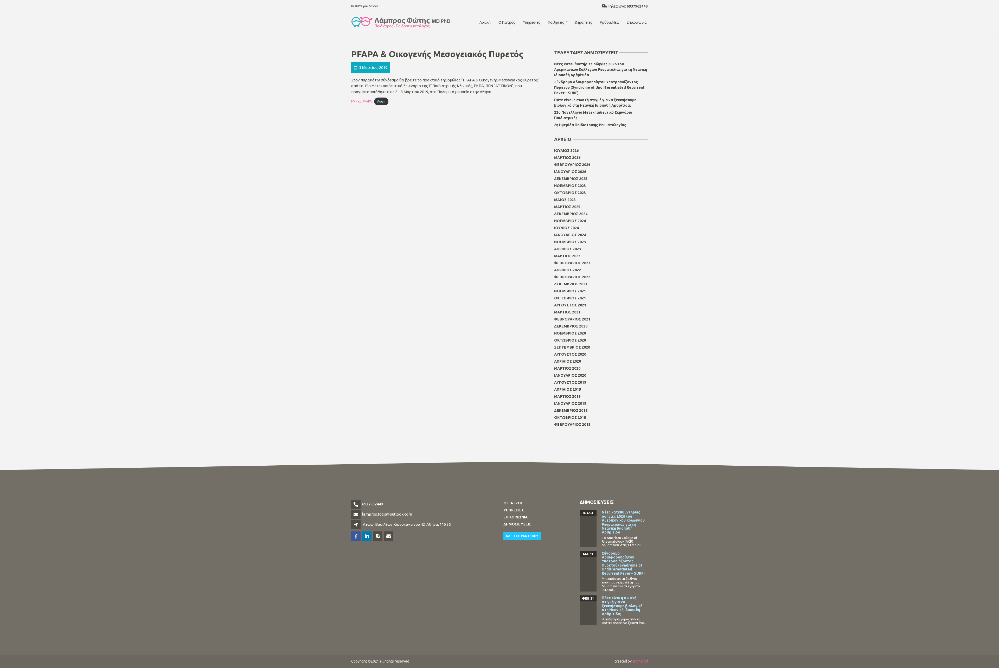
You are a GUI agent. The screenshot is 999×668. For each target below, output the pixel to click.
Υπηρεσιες (513, 510)
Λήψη (381, 101)
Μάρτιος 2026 (567, 158)
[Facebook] (356, 536)
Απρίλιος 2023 (567, 249)
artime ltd (640, 661)
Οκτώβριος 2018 (570, 417)
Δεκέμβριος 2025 (570, 179)
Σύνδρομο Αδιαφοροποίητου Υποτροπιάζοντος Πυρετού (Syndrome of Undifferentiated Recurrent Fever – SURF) (599, 87)
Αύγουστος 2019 (570, 382)
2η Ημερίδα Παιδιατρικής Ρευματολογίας (590, 125)
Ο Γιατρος (513, 503)
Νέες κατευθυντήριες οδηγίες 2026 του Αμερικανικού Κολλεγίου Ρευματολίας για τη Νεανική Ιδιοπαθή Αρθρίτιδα (600, 69)
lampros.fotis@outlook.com (387, 514)
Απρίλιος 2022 (567, 270)
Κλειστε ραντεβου (522, 536)
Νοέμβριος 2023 (570, 242)
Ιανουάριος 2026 (570, 172)
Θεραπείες (583, 22)
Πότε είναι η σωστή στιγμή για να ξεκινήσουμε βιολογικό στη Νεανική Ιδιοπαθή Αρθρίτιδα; (595, 102)
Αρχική (485, 22)
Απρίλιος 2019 (567, 389)
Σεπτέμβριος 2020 (572, 347)
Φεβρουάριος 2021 (572, 319)
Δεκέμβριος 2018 (570, 410)
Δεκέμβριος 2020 (570, 326)
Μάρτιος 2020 (567, 368)
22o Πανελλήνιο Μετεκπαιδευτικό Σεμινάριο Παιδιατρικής (593, 115)
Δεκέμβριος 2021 (570, 284)
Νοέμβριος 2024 (570, 221)
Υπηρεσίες (531, 22)
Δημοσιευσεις (517, 524)
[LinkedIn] (367, 536)
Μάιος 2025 (565, 200)
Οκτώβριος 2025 (570, 193)
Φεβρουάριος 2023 (572, 263)
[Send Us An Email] (389, 536)
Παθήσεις (556, 22)
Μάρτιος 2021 (567, 312)
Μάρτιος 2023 (567, 256)
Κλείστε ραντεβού (364, 6)
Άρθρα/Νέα (609, 22)
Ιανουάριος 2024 (570, 235)
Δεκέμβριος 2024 (570, 214)
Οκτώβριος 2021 (570, 298)
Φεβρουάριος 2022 (572, 277)
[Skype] (378, 536)
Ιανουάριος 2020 (570, 375)
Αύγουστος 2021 (570, 305)
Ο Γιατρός (506, 22)
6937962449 (372, 504)
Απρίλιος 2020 (567, 361)
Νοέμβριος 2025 (570, 186)
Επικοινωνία (637, 22)
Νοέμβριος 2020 (570, 333)
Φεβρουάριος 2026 (572, 165)
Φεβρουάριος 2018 (572, 424)
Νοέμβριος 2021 (570, 291)
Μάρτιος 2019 (567, 396)
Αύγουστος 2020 (570, 354)
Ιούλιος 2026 (566, 151)
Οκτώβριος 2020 (570, 340)
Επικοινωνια (515, 517)
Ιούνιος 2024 (566, 228)
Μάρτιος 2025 (567, 207)
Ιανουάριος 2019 (570, 403)
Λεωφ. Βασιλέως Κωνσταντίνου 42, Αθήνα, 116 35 (407, 524)
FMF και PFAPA (361, 101)
